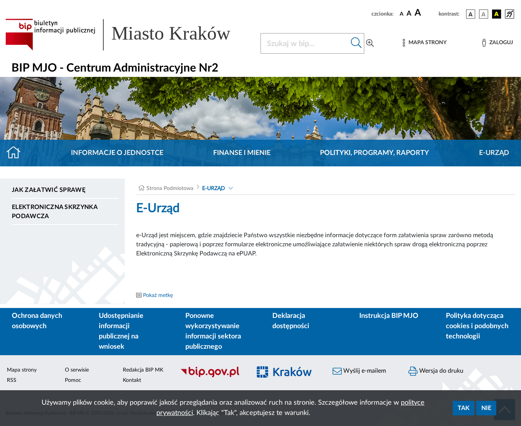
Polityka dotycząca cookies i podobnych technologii (477, 326)
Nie (486, 408)
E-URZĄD (494, 153)
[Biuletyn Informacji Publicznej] (211, 376)
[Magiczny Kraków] (288, 376)
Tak (464, 408)
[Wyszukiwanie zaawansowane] (370, 43)
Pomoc (73, 380)
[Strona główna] (16, 153)
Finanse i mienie (241, 153)
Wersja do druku (440, 371)
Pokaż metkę (158, 295)
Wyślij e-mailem (364, 371)
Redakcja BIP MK (143, 370)
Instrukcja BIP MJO (388, 316)
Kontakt (132, 380)
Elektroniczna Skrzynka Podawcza (54, 211)
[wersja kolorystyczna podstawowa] (470, 14)
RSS (11, 380)
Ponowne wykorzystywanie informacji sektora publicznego (213, 331)
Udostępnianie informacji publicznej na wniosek (121, 331)
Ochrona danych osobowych (37, 321)
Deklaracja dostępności (290, 321)
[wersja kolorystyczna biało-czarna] (483, 14)
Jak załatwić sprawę (48, 190)
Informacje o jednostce (117, 153)
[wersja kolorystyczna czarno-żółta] (496, 14)
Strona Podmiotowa (169, 188)
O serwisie (77, 370)
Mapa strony (22, 370)
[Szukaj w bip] (356, 43)
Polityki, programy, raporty (374, 153)
